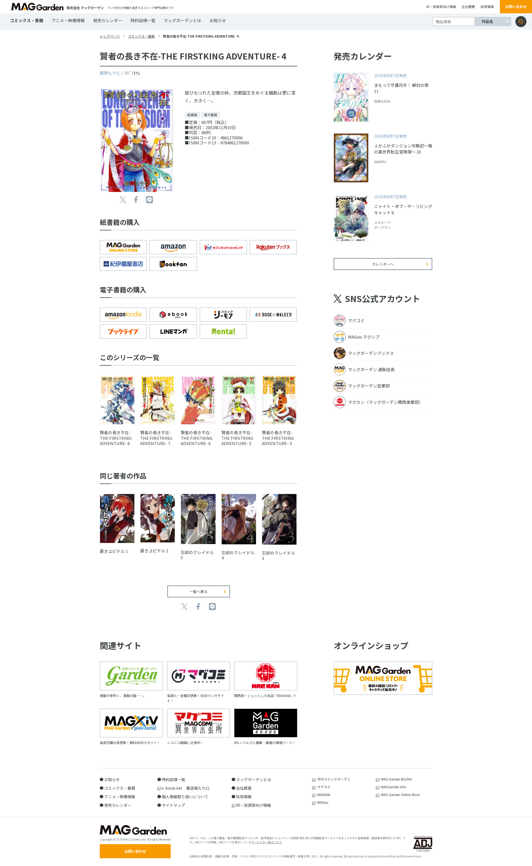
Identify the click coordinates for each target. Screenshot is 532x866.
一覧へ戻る (199, 591)
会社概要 (468, 6)
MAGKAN (323, 794)
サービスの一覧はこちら (266, 842)
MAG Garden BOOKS (396, 779)
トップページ (110, 36)
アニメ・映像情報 (68, 20)
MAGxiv (322, 802)
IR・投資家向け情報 (441, 6)
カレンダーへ (383, 264)
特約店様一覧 (143, 20)
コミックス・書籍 (26, 20)
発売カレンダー (107, 20)
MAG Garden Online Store (400, 794)
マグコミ (324, 786)
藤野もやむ (110, 73)
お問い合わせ (516, 6)
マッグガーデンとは (182, 20)
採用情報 (487, 6)
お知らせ (217, 20)
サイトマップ (173, 805)
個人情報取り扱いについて (185, 796)
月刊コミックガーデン (334, 779)
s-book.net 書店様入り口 (185, 788)
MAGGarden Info (393, 786)
